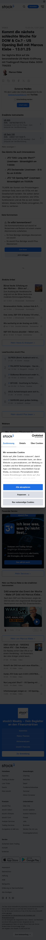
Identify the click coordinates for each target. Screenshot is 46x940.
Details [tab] (22, 443)
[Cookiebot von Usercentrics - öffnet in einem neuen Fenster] (32, 436)
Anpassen (21, 494)
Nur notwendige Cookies (23, 502)
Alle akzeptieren (23, 487)
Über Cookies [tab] (37, 443)
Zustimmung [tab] (8, 443)
